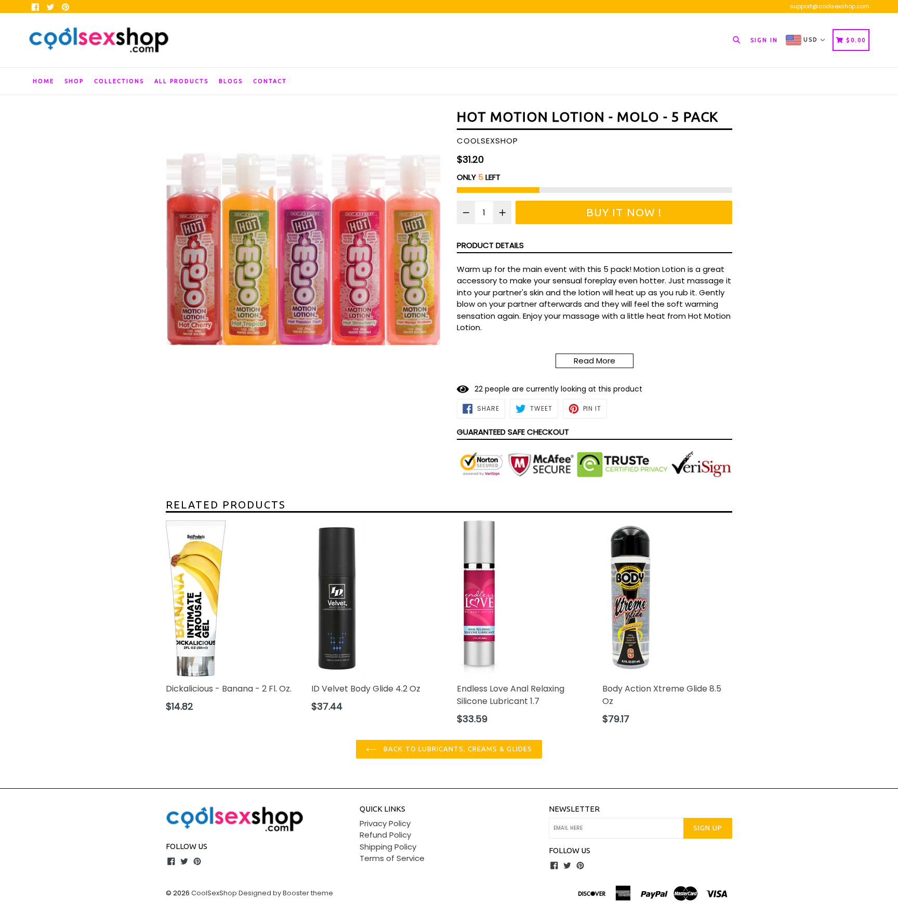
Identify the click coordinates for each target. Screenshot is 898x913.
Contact (270, 81)
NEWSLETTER (574, 808)
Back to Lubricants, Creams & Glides (456, 748)
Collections (119, 81)
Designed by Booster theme (286, 893)
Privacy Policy (385, 823)
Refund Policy (385, 834)
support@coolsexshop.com (829, 6)
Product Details (490, 245)
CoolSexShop (214, 893)
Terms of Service (392, 858)
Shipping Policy (388, 846)
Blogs (231, 81)
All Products (181, 81)
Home (43, 81)
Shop (74, 81)
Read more (594, 360)
